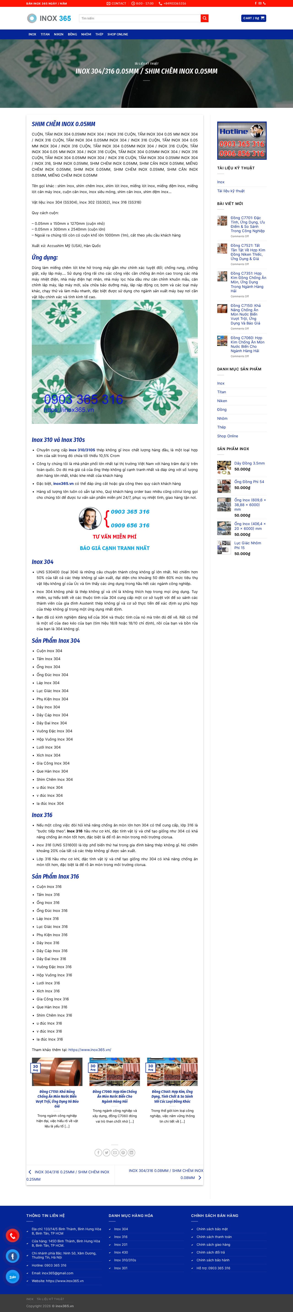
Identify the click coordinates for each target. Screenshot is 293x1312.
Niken (58, 34)
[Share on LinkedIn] (131, 1152)
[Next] (198, 1098)
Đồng (72, 34)
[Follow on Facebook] (255, 3)
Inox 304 (43, 562)
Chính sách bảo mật (212, 1229)
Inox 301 (121, 1268)
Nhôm (86, 34)
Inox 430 (121, 1252)
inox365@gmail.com (57, 1273)
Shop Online (118, 34)
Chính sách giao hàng (213, 1244)
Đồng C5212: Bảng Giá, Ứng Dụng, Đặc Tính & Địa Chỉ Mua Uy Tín (115, 1096)
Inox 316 (42, 815)
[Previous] (30, 1098)
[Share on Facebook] (98, 1152)
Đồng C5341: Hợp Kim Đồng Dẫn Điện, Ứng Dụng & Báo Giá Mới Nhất (57, 1096)
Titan (45, 34)
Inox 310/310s (125, 1260)
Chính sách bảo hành (213, 1260)
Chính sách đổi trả (211, 1252)
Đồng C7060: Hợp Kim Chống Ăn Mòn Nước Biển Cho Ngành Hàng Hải (247, 344)
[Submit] (205, 18)
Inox (32, 34)
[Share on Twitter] (106, 1152)
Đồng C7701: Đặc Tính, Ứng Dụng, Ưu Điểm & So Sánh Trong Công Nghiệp (172, 1096)
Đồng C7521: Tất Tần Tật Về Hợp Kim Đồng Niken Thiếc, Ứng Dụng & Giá (248, 252)
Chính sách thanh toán (214, 1237)
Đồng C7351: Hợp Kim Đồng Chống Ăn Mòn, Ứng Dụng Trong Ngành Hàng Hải (248, 282)
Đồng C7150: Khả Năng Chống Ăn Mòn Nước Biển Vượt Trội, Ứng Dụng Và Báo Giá (246, 314)
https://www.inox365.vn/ (89, 1049)
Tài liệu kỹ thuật (147, 63)
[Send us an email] (260, 3)
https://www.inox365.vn (65, 1281)
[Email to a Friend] (115, 1152)
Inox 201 (121, 1244)
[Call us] (264, 3)
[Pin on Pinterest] (123, 1152)
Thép (99, 34)
